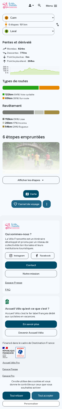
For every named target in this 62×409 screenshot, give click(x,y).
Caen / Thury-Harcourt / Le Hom (26, 173)
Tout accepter (45, 395)
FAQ (7, 289)
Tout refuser (16, 395)
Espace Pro (8, 375)
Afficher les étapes (28, 180)
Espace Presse (13, 282)
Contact (31, 265)
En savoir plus (31, 324)
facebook (45, 255)
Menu (49, 5)
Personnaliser (31, 403)
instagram (19, 255)
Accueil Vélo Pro (11, 362)
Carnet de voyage (28, 204)
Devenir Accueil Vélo (31, 332)
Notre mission (31, 273)
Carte (33, 194)
